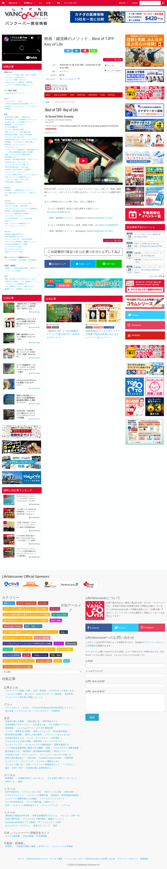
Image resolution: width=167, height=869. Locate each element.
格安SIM (8, 144)
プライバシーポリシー (154, 642)
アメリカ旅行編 (26, 218)
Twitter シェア (84, 264)
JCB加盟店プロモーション (27, 119)
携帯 (6, 195)
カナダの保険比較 (11, 127)
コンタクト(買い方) (30, 174)
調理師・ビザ (9, 289)
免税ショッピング (11, 132)
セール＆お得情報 (109, 327)
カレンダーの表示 (156, 276)
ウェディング (9, 172)
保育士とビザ (29, 286)
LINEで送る (110, 264)
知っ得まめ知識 (60, 615)
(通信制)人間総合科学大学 (14, 234)
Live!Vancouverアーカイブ (14, 93)
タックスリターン (19, 144)
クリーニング (21, 172)
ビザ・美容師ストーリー (29, 281)
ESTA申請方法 (10, 203)
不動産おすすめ (40, 655)
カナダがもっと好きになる (14, 77)
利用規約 (92, 646)
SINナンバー (32, 159)
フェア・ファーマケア (29, 139)
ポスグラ (28, 289)
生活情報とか (28, 3)
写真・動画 (56, 655)
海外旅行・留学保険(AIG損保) (15, 159)
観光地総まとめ (10, 157)
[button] (113, 70)
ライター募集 (56, 859)
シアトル (23, 226)
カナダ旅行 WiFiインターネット (16, 193)
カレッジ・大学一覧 (12, 239)
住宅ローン (34, 268)
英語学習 (29, 82)
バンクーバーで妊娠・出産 (14, 75)
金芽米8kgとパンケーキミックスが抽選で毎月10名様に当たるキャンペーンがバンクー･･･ (103, 334)
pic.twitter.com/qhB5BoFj (107, 225)
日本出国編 (22, 260)
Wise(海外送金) (25, 132)
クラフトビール (18, 106)
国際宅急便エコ (32, 149)
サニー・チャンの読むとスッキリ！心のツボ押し (25, 609)
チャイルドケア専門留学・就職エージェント (20, 242)
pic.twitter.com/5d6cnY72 (58, 212)
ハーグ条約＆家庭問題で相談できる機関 (19, 152)
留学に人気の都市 (26, 135)
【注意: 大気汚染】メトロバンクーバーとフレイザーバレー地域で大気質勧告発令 (26, 525)
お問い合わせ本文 (95, 691)
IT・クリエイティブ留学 (13, 247)
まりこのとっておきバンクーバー (18, 661)
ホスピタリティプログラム (14, 249)
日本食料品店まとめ (12, 139)
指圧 (21, 252)
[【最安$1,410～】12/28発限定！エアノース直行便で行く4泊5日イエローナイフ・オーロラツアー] (64, 321)
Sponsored (55, 327)
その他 (48, 3)
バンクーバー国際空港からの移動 (16, 213)
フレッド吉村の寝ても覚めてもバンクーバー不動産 (26, 615)
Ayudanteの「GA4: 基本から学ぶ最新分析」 (35, 649)
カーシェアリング (11, 226)
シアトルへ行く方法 (24, 203)
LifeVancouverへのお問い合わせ (100, 859)
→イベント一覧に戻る (112, 60)
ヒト (40, 3)
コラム (58, 661)
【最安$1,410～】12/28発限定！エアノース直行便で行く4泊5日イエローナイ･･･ (63, 334)
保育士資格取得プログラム (14, 237)
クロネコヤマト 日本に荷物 (23, 142)
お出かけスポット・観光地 (14, 82)
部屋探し (8, 268)
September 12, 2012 (103, 218)
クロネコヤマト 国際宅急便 (19, 154)
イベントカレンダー (70, 3)
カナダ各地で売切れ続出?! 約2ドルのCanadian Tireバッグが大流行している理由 (25, 538)
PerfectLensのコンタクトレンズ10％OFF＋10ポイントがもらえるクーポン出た (26, 498)
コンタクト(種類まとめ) (13, 174)
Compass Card (10, 162)
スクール (55, 609)
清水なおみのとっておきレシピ (17, 638)
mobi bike (24, 167)
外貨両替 (27, 169)
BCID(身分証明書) (11, 135)
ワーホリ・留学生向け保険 (14, 129)
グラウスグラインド (12, 208)
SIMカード (33, 193)
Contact (135, 3)
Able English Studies (12, 626)
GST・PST (24, 179)
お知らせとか (13, 3)
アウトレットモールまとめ (14, 137)
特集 (58, 3)
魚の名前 (8, 106)
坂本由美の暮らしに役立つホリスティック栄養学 (25, 620)
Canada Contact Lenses (13, 169)
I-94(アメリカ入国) (11, 206)
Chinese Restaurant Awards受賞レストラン (20, 104)
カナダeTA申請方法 (12, 218)
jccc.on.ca (55, 133)
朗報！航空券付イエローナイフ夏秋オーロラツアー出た (25, 336)
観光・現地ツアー (33, 626)
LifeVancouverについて (37, 859)
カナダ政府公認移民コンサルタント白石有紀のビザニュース (30, 632)
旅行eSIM (23, 206)
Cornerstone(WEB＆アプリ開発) (16, 244)
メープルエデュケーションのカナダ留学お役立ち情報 (27, 643)
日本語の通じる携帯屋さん (14, 182)
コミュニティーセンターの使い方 (16, 164)
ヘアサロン (9, 179)
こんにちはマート (19, 125)
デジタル (43, 603)
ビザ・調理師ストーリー (13, 286)
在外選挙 (8, 142)
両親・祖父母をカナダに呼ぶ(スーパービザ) (20, 279)
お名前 (89, 661)
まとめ (49, 327)
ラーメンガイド (10, 101)
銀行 (16, 179)
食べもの (23, 80)
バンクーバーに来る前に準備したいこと (19, 85)
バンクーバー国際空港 (29, 208)
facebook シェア (59, 264)
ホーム (21, 859)
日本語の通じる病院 (12, 117)
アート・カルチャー (26, 603)
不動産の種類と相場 (20, 268)
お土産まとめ (9, 122)
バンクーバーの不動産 (12, 271)
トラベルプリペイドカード (14, 216)
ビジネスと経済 (44, 661)
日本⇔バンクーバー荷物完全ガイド (17, 177)
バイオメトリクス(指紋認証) (15, 149)
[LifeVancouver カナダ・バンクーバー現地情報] (26, 27)
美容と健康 (56, 620)
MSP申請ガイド (10, 119)
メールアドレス (94, 671)
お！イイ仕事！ (65, 649)
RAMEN (8, 109)
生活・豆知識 (30, 75)
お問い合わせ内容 (95, 681)
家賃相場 (8, 125)
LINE (93, 51)
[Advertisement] (83, 360)
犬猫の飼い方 (26, 117)
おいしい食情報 (98, 327)
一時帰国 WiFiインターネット (23, 190)
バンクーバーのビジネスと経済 (17, 667)
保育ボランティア (11, 252)
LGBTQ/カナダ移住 (11, 281)
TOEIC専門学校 (26, 239)
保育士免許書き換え (12, 167)
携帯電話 (8, 190)
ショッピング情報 (11, 80)
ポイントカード (23, 162)
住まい (64, 632)
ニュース (8, 649)
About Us (122, 3)
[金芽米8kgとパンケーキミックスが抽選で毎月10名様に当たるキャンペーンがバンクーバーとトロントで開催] (103, 321)
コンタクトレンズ (11, 147)
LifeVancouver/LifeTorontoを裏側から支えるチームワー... (26, 382)
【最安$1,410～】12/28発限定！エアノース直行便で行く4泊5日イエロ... (26, 306)
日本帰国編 (32, 260)
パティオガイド (32, 106)
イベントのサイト (70, 79)
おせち (20, 101)
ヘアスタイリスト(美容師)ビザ (15, 284)
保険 (6, 154)
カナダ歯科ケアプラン (24, 122)
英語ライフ (9, 603)
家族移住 (20, 289)
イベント (59, 643)
